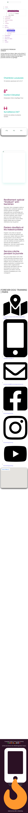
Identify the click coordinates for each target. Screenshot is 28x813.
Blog (6, 40)
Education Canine (13, 10)
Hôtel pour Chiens (13, 12)
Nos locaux (7, 37)
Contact (7, 23)
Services (7, 8)
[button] (2, 130)
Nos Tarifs (11, 15)
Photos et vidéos (9, 20)
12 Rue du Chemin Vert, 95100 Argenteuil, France (14, 745)
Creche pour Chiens (14, 13)
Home (6, 25)
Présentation (7, 35)
